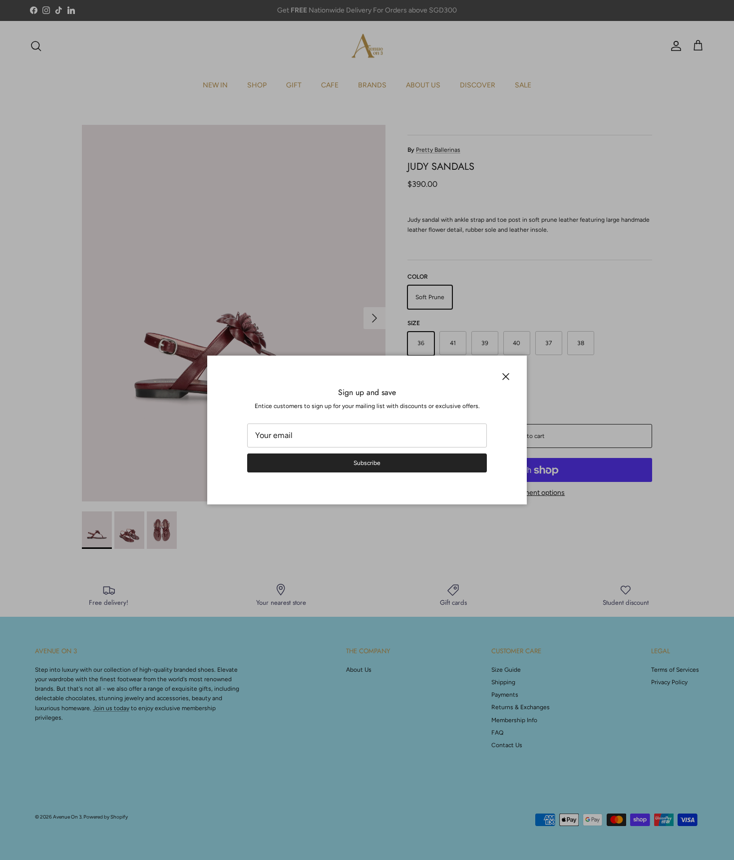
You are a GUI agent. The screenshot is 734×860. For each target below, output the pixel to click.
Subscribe (367, 462)
